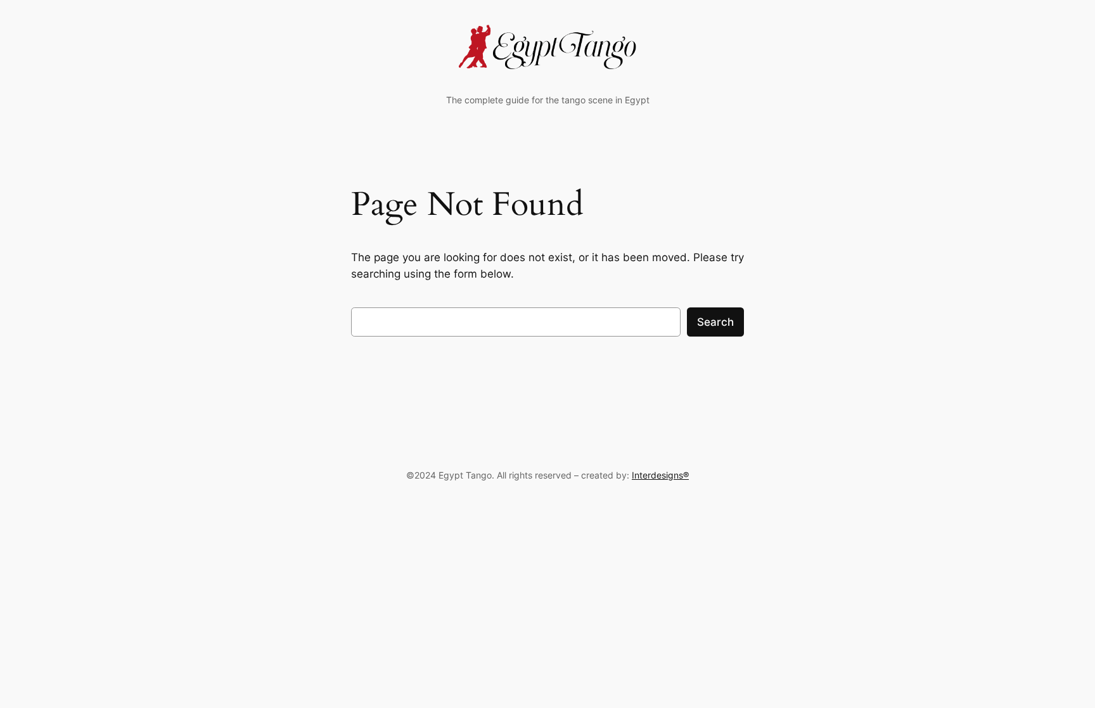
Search (715, 322)
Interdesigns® (660, 475)
